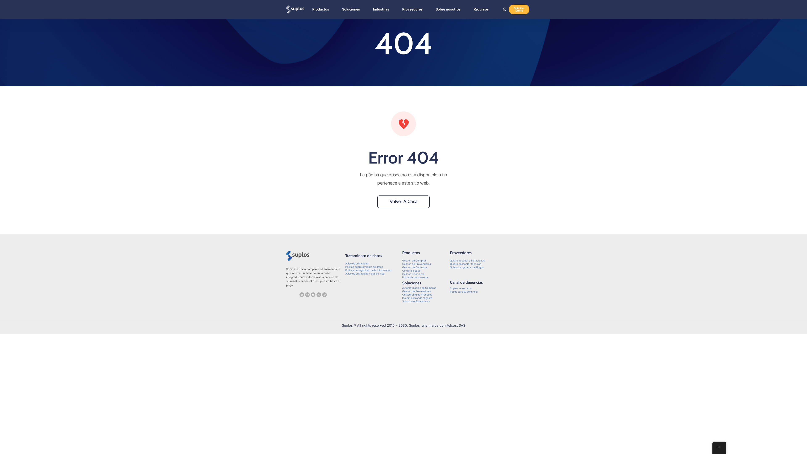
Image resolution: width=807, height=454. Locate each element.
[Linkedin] (301, 294)
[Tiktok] (324, 294)
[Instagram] (318, 294)
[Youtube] (313, 294)
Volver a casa (403, 201)
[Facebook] (307, 294)
